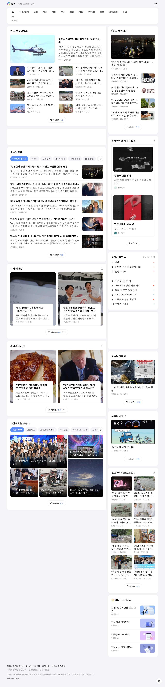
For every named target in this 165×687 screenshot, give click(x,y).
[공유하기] (155, 4)
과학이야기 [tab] (75, 158)
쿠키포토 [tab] (64, 430)
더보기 (131, 243)
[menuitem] (13, 12)
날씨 (33, 4)
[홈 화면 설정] (159, 681)
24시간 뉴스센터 (33, 666)
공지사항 (45, 666)
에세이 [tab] (34, 158)
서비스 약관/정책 (58, 666)
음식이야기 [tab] (60, 158)
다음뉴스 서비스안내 (15, 666)
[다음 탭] (100, 158)
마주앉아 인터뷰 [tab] (19, 158)
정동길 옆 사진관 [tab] (80, 430)
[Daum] (9, 4)
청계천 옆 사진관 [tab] (47, 430)
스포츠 (26, 4)
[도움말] (102, 269)
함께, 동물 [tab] (89, 158)
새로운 (58, 120)
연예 (20, 4)
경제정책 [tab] (46, 158)
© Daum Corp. (13, 678)
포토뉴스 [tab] (31, 430)
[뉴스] (13, 4)
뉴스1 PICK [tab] (17, 430)
